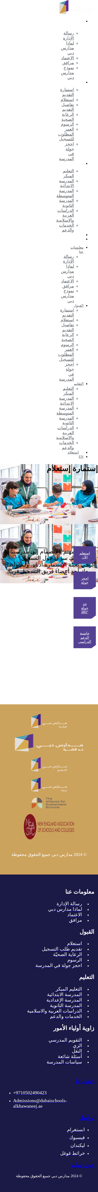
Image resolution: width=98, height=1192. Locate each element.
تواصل (86, 1118)
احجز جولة (84, 580)
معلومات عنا (76, 250)
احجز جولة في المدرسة (66, 151)
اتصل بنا (84, 1081)
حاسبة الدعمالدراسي (84, 637)
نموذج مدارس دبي (67, 72)
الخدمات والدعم (66, 228)
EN (81, 239)
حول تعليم (82, 1165)
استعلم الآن (84, 555)
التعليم (78, 163)
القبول (78, 82)
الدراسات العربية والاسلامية (65, 215)
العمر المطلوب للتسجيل (66, 134)
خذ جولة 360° (84, 608)
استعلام (73, 235)
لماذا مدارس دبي (67, 48)
